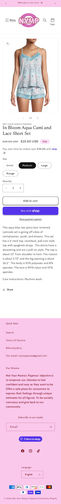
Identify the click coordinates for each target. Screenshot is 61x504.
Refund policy (14, 347)
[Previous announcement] (6, 3)
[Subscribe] (51, 427)
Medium (27, 165)
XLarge (10, 173)
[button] (7, 20)
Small (11, 166)
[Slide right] (37, 118)
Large (44, 165)
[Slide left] (23, 118)
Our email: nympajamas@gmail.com (26, 355)
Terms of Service (15, 340)
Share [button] (10, 289)
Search (10, 332)
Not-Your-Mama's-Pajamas (24, 498)
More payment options (30, 219)
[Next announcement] (55, 3)
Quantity (7, 181)
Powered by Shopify (47, 498)
